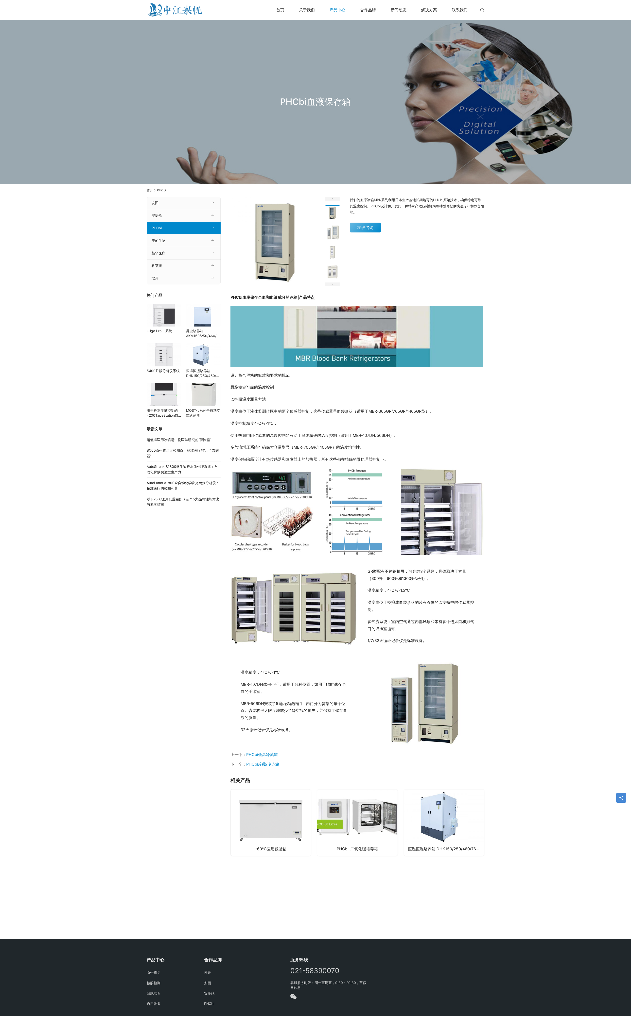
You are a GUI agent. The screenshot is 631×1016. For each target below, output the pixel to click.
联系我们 (460, 9)
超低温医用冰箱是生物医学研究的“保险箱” (179, 440)
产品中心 (337, 9)
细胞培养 (153, 993)
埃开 (155, 278)
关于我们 (307, 9)
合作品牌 (368, 9)
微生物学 (153, 972)
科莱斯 (157, 265)
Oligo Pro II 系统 (159, 331)
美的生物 (158, 240)
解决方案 (429, 9)
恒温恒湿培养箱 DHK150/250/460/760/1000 (446, 848)
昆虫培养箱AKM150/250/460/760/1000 (203, 333)
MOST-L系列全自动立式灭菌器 (203, 412)
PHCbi (157, 228)
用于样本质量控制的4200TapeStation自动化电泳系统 (162, 413)
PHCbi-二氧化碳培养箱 (357, 848)
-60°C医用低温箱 (270, 848)
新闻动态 (398, 9)
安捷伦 (157, 215)
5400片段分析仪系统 (163, 371)
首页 (280, 9)
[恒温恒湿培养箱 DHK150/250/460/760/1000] (444, 822)
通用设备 (153, 1003)
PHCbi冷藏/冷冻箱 (262, 764)
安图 (155, 203)
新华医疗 (158, 253)
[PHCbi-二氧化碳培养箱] (357, 822)
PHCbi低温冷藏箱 (262, 754)
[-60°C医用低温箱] (271, 822)
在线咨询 (365, 227)
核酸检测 (153, 983)
